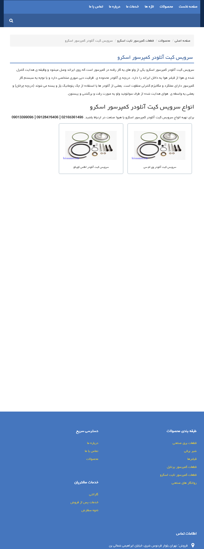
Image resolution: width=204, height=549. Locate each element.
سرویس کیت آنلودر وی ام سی (160, 167)
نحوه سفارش (89, 510)
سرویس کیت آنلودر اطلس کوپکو (91, 167)
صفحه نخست (188, 6)
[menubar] (143, 7)
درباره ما (114, 6)
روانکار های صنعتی (184, 483)
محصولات (166, 6)
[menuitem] (188, 7)
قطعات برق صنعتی (185, 443)
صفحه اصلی (182, 40)
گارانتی (93, 494)
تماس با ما (96, 6)
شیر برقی (190, 451)
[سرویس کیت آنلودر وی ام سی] (160, 146)
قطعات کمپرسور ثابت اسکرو (135, 40)
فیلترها (192, 459)
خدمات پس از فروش (84, 502)
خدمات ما (132, 6)
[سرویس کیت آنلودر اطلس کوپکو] (91, 146)
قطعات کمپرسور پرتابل (182, 467)
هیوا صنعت (114, 117)
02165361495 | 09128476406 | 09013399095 (47, 117)
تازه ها (149, 6)
